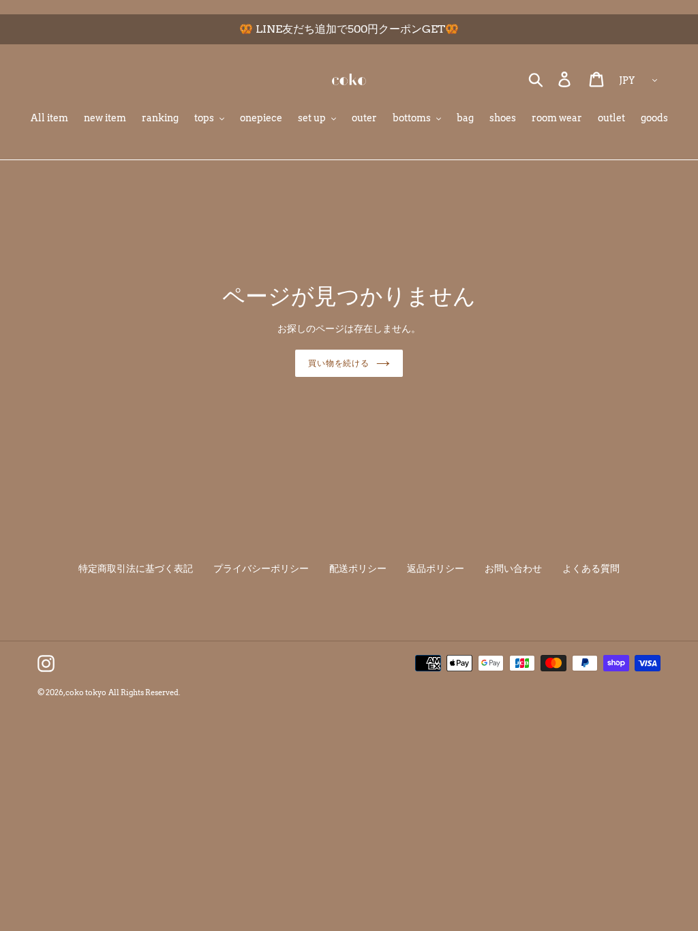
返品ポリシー (435, 568)
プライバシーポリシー (261, 568)
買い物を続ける (339, 363)
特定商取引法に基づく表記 (135, 568)
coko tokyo (85, 692)
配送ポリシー (357, 568)
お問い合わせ (513, 568)
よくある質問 (591, 568)
